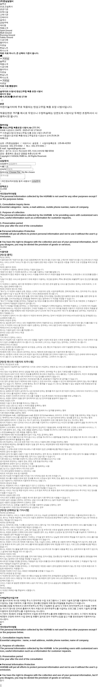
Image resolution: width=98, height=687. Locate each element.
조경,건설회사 (6, 6)
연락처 (3, 169)
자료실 (3, 45)
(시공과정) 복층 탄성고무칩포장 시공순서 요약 (30, 136)
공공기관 (4, 9)
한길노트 (4, 48)
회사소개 (4, 50)
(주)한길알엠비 (7, 1)
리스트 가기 (7, 89)
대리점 (3, 25)
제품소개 (4, 28)
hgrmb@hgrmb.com (16, 148)
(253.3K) (21, 127)
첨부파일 (4, 172)
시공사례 (4, 40)
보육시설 (4, 12)
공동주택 (4, 23)
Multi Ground (6, 33)
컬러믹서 (4, 42)
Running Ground (7, 35)
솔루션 (3, 4)
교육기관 (4, 15)
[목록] (2, 100)
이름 (2, 166)
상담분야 (4, 164)
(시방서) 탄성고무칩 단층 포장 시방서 (26, 133)
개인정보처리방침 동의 (12, 181)
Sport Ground (6, 30)
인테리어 (4, 17)
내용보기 (27, 181)
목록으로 (4, 138)
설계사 (3, 20)
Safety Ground (6, 37)
